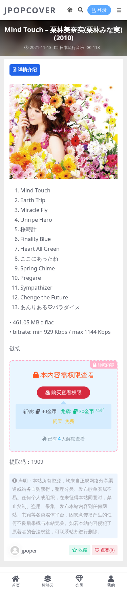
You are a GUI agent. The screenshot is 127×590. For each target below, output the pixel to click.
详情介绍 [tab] (27, 69)
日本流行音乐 (72, 47)
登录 (102, 10)
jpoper (29, 550)
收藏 (83, 550)
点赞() (107, 550)
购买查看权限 (66, 392)
